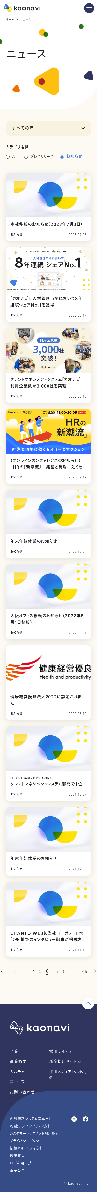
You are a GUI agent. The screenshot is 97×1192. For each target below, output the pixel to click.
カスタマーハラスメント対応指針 (34, 1133)
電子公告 (17, 1170)
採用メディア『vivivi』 (68, 1072)
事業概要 (18, 1062)
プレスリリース (42, 157)
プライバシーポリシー (26, 1141)
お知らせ (74, 157)
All (15, 157)
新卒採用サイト (63, 1062)
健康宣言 (17, 1155)
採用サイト (59, 1052)
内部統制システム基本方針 (31, 1118)
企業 (14, 1052)
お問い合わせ (22, 1092)
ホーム (10, 19)
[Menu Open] (89, 8)
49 (85, 971)
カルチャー (19, 1072)
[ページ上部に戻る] (88, 1003)
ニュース (17, 1082)
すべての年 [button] (23, 128)
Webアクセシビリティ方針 (30, 1126)
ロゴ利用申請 (21, 1163)
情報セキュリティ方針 (26, 1148)
